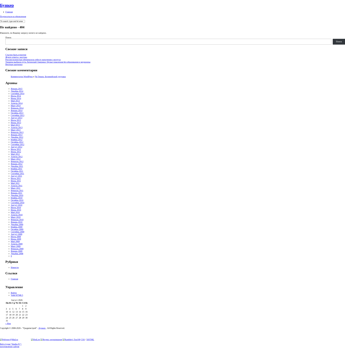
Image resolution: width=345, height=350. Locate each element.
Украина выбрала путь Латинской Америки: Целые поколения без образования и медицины (47, 62)
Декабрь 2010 (17, 195)
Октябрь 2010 (17, 200)
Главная (9, 12)
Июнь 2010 (16, 210)
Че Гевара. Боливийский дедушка (50, 76)
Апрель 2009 (17, 244)
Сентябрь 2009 (17, 232)
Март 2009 (15, 246)
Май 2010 (15, 212)
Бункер (7, 5)
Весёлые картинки (14, 64)
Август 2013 (16, 118)
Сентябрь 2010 (17, 203)
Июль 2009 (16, 236)
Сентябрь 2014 (17, 93)
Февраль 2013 (17, 132)
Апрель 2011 (16, 186)
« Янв (8, 323)
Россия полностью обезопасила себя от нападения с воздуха (33, 59)
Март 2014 (15, 106)
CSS (83, 339)
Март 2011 (15, 188)
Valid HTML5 (17, 295)
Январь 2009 (16, 251)
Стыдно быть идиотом (15, 55)
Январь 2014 (16, 110)
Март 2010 (15, 217)
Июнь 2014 (16, 98)
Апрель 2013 (17, 127)
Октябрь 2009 (17, 229)
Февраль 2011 (17, 190)
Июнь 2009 (16, 239)
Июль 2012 (16, 149)
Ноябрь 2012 (16, 139)
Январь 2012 (16, 164)
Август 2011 (16, 176)
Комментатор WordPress (22, 76)
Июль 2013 (16, 120)
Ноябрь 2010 (16, 198)
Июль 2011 (16, 178)
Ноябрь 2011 (16, 169)
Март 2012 (15, 159)
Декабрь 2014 (17, 91)
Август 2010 (16, 205)
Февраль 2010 (17, 220)
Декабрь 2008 (17, 253)
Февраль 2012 (17, 161)
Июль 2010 (16, 207)
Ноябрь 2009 (16, 227)
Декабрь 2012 (17, 137)
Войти (14, 293)
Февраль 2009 (17, 249)
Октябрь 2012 (17, 142)
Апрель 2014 (17, 103)
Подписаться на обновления (13, 16)
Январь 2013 (16, 135)
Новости (15, 267)
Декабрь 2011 (17, 166)
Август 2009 (16, 234)
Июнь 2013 (16, 123)
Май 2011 (15, 183)
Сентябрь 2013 (17, 115)
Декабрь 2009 (17, 224)
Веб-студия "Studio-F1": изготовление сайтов (11, 345)
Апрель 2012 (17, 156)
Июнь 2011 (16, 181)
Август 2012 (16, 147)
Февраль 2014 (17, 108)
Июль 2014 (16, 96)
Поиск (8, 37)
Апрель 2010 (17, 215)
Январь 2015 (16, 89)
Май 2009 (15, 241)
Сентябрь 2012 (17, 144)
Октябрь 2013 (17, 113)
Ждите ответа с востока (16, 57)
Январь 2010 (16, 222)
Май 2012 (15, 154)
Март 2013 (15, 130)
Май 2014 (15, 101)
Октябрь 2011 (17, 171)
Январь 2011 (16, 193)
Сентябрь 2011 (17, 173)
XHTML (90, 339)
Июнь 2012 (16, 152)
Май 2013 (15, 125)
